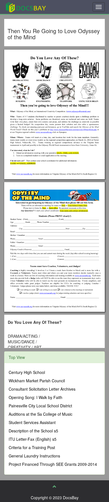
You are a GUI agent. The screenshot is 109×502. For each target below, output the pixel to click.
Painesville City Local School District (40, 405)
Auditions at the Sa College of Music (40, 414)
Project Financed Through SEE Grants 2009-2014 (53, 464)
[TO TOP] (54, 486)
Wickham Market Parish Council (37, 380)
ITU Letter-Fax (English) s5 (32, 439)
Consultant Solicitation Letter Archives (42, 389)
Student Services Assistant (32, 422)
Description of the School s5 (33, 431)
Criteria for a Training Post (32, 447)
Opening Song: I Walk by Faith (35, 397)
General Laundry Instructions (34, 456)
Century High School (27, 372)
